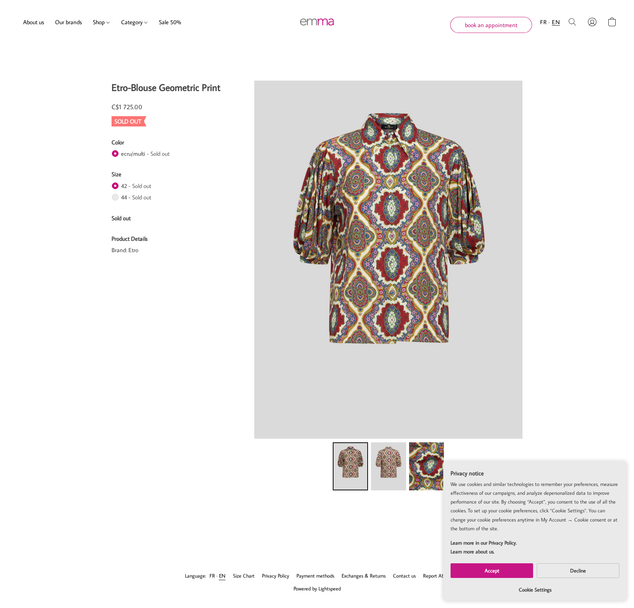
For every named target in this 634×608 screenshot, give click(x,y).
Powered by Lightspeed (317, 588)
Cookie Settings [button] (535, 589)
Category (132, 22)
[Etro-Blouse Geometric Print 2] (426, 466)
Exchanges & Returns (364, 575)
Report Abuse (437, 575)
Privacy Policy (275, 575)
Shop (99, 22)
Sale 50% (170, 22)
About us (33, 22)
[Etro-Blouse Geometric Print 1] (388, 466)
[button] (317, 22)
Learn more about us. (472, 551)
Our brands (68, 22)
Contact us (404, 575)
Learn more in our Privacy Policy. (484, 542)
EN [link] (222, 575)
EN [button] (556, 22)
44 (136, 197)
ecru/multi (145, 153)
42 (136, 185)
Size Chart (244, 575)
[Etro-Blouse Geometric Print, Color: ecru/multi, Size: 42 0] (350, 466)
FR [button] (543, 22)
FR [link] (212, 575)
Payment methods (315, 575)
